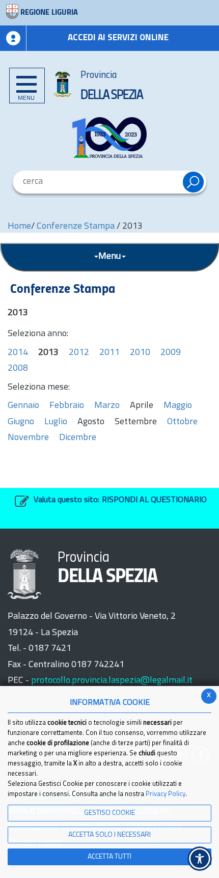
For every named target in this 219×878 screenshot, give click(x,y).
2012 (79, 353)
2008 (18, 368)
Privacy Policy (165, 794)
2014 (18, 353)
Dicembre (77, 438)
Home (19, 226)
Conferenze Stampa (76, 226)
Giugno (21, 422)
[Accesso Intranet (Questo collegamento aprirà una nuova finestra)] (13, 38)
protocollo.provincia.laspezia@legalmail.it (112, 680)
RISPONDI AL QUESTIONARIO (154, 500)
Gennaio (23, 405)
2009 (170, 353)
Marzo (107, 405)
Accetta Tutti (109, 857)
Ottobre (182, 422)
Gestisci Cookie (109, 813)
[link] (109, 137)
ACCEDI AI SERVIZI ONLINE (118, 38)
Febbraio (66, 405)
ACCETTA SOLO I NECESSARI (109, 835)
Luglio (55, 422)
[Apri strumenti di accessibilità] (199, 858)
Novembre (28, 438)
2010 (140, 353)
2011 (109, 353)
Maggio (177, 405)
